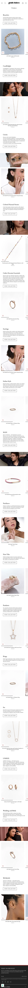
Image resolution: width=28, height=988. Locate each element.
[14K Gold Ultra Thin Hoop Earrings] (12, 907)
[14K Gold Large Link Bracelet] (12, 41)
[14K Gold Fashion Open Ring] (12, 581)
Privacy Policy (20, 978)
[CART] (25, 3)
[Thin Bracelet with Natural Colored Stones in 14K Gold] (12, 249)
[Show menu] (1, 3)
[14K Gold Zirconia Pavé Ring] (12, 855)
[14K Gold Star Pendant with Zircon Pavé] (12, 633)
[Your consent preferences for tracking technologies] (2, 985)
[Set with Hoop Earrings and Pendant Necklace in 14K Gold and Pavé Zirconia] (12, 734)
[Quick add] (3, 52)
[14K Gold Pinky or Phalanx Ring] (12, 409)
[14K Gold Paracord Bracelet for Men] (12, 480)
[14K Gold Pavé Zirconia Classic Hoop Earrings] (12, 181)
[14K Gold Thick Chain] (12, 530)
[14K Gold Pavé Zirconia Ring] (12, 304)
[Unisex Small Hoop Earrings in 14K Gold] (12, 787)
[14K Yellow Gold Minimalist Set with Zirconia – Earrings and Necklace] (12, 110)
